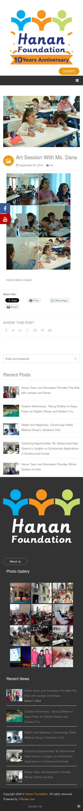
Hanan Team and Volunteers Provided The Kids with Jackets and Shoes (50, 390)
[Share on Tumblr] (35, 330)
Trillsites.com (27, 799)
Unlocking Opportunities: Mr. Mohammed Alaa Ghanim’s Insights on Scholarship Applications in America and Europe (50, 448)
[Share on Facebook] (6, 330)
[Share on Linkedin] (20, 330)
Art (51, 165)
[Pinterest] (42, 330)
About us (15, 561)
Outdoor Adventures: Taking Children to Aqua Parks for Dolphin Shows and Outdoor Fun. (49, 408)
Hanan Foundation (37, 794)
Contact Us (35, 806)
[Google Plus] (27, 330)
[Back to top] (78, 806)
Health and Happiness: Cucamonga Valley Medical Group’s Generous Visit (47, 427)
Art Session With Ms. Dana (46, 157)
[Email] (50, 330)
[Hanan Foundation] (41, 37)
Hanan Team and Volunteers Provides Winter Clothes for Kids (48, 466)
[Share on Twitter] (13, 330)
